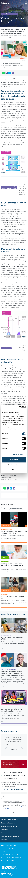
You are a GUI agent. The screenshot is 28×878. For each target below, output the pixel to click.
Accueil (3, 10)
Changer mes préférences (14, 750)
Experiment (4, 594)
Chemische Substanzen (16, 508)
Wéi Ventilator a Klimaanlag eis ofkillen (12, 638)
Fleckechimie (5, 561)
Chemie (4, 508)
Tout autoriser (14, 459)
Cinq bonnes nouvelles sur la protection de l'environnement (12, 710)
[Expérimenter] (14, 519)
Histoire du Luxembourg (8, 669)
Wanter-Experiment (6, 529)
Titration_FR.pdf (8, 348)
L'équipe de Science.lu (8, 848)
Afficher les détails (18, 454)
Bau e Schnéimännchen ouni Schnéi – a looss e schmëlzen (14, 532)
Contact (4, 851)
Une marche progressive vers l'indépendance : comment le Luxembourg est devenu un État (12, 673)
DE (22, 4)
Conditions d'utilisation (9, 854)
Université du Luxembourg (10, 686)
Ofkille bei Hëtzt (6, 635)
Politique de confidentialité (11, 857)
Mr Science (4, 840)
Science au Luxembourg (8, 823)
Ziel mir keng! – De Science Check (11, 707)
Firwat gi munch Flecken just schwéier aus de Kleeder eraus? (12, 565)
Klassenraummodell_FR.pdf (9, 188)
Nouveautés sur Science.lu (9, 820)
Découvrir (4, 830)
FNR (8, 24)
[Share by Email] (13, 73)
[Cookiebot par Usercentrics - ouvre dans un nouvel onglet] (19, 407)
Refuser (14, 469)
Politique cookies (7, 860)
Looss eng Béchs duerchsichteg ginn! (12, 597)
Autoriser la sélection (14, 464)
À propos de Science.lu (9, 845)
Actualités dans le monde (9, 826)
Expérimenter (5, 833)
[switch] (24, 438)
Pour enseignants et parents (10, 836)
